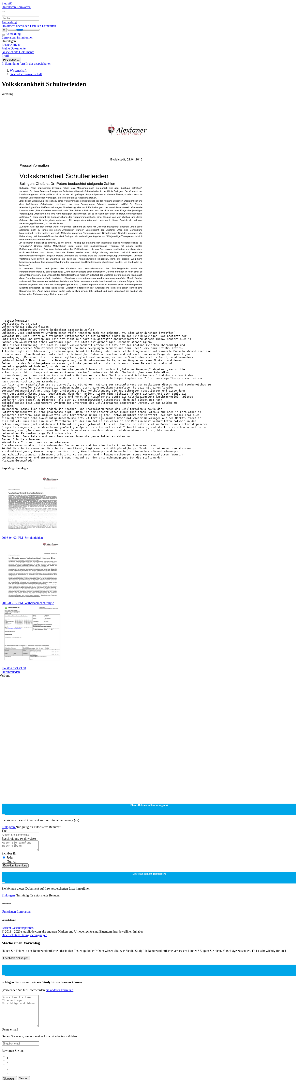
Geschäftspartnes (22, 928)
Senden (23, 1078)
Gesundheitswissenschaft (26, 74)
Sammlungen (24, 37)
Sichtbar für (9, 853)
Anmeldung (9, 22)
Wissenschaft (18, 70)
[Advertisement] (123, 105)
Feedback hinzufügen (15, 958)
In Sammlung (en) (14, 63)
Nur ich (11, 861)
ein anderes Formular (59, 990)
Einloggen (9, 827)
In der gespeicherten (38, 63)
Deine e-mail (10, 1029)
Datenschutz (10, 935)
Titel (4, 830)
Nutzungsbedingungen (32, 935)
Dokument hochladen (16, 26)
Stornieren (9, 1078)
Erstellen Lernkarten (43, 26)
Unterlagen (9, 7)
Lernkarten (24, 7)
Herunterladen (11, 672)
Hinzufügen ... (11, 59)
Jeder (10, 857)
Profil (5, 55)
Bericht (6, 928)
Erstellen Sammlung (15, 865)
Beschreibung (19, 838)
